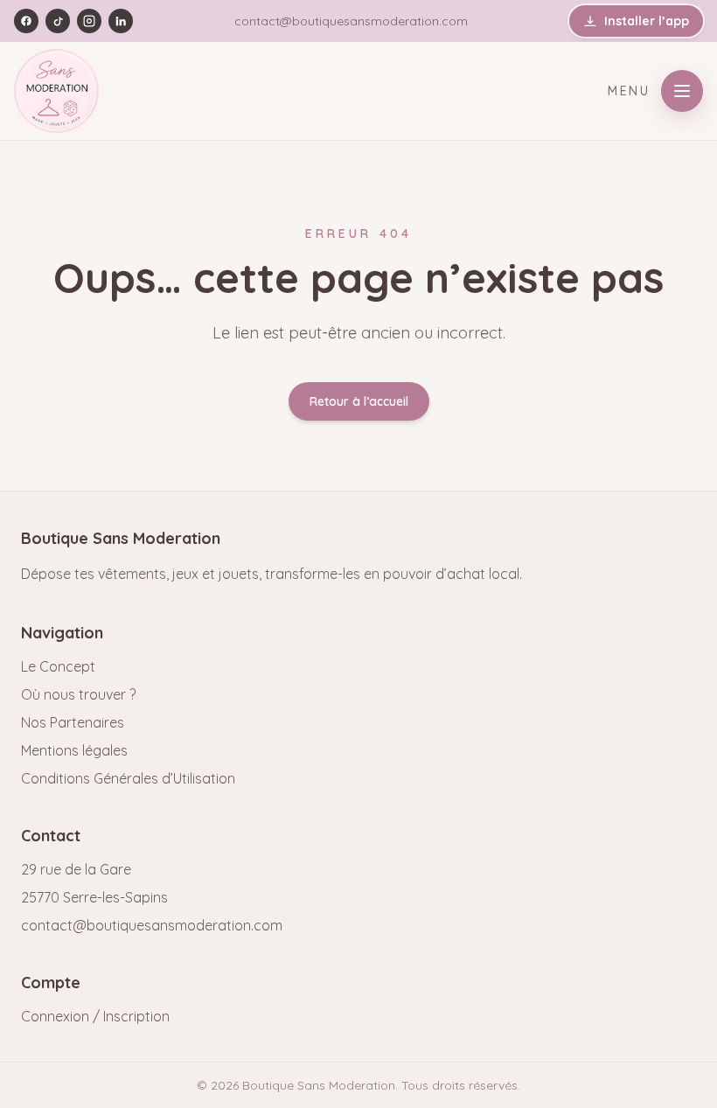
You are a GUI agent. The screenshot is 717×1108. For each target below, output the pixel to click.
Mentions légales (74, 750)
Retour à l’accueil (359, 401)
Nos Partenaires (72, 722)
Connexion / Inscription (95, 1016)
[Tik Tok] (57, 21)
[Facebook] (26, 21)
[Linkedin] (120, 21)
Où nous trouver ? (78, 694)
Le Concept (58, 666)
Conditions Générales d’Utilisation (128, 778)
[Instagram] (89, 21)
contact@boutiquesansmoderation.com (351, 21)
